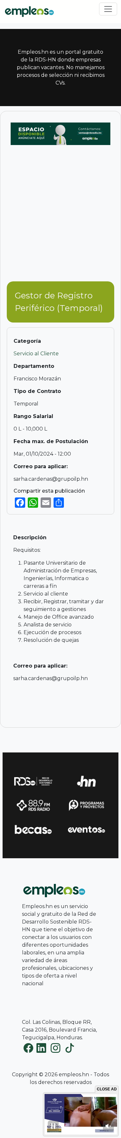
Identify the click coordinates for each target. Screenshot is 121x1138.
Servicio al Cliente (36, 354)
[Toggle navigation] (108, 9)
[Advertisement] (60, 216)
